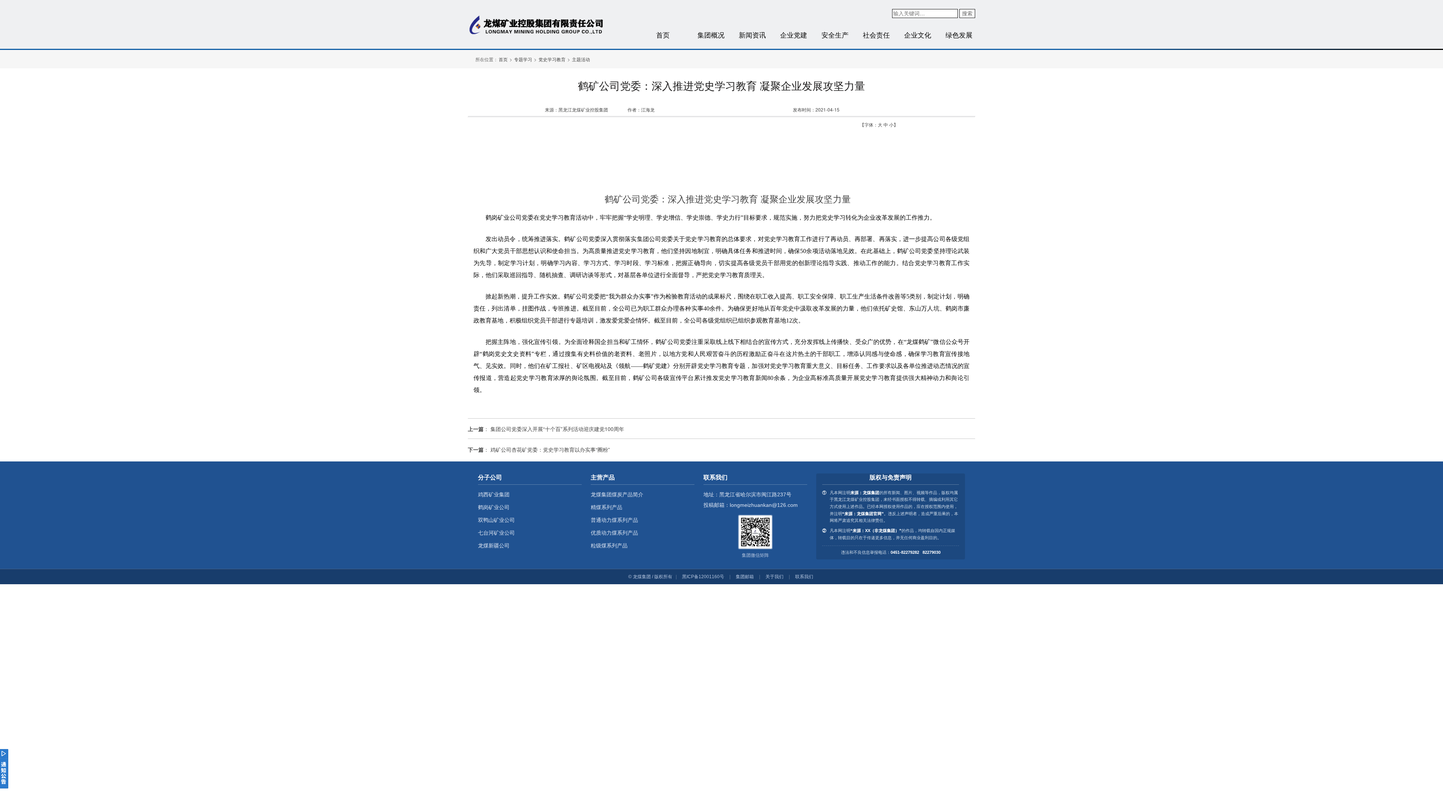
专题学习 (523, 59)
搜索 (967, 13)
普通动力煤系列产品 (614, 520)
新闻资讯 (752, 34)
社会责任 (876, 34)
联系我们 (804, 576)
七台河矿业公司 (496, 533)
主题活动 (581, 59)
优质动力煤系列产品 (614, 533)
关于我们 (774, 576)
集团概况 (711, 34)
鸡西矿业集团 (494, 494)
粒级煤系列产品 (609, 546)
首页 (663, 34)
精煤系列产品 (606, 507)
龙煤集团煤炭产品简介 (617, 494)
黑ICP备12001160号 (703, 576)
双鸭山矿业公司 (496, 520)
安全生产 (835, 34)
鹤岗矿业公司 (494, 507)
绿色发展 (959, 34)
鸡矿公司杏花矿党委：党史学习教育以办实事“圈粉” (550, 449)
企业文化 (917, 34)
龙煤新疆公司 (494, 546)
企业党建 (793, 34)
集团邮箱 (745, 576)
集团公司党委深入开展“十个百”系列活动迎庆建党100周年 (557, 429)
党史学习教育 (552, 59)
